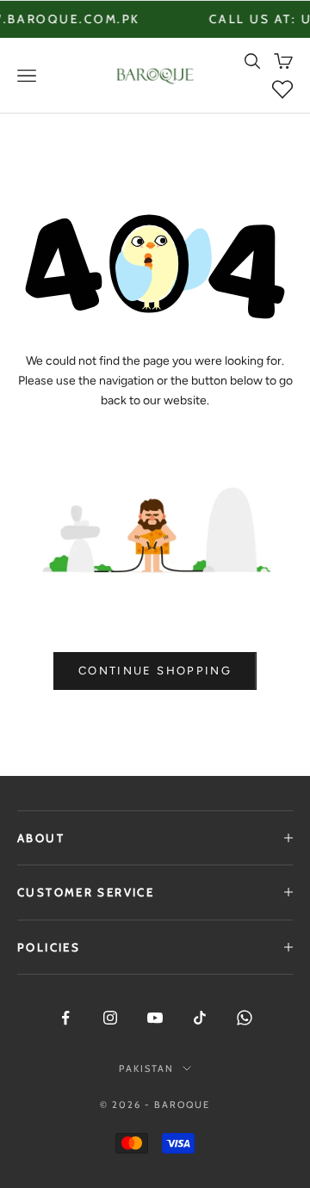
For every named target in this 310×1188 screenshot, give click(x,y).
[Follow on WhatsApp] (244, 1017)
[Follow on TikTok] (199, 1017)
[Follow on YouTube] (155, 1017)
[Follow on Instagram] (110, 1017)
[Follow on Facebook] (65, 1017)
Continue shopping (155, 670)
